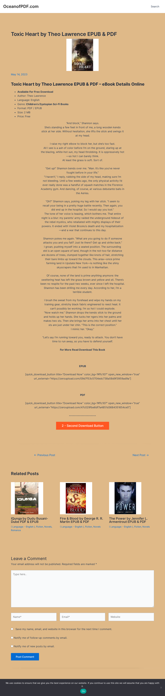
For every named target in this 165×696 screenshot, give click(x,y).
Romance (16, 530)
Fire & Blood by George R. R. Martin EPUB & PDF (81, 520)
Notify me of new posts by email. (34, 646)
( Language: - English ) (23, 526)
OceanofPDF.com (21, 6)
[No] (161, 687)
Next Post (141, 455)
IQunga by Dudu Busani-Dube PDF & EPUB (29, 520)
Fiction (39, 526)
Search (155, 6)
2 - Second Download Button (82, 426)
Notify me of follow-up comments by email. (40, 637)
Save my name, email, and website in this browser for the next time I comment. (63, 629)
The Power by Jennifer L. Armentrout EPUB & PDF (128, 520)
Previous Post (44, 455)
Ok (83, 691)
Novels (48, 526)
